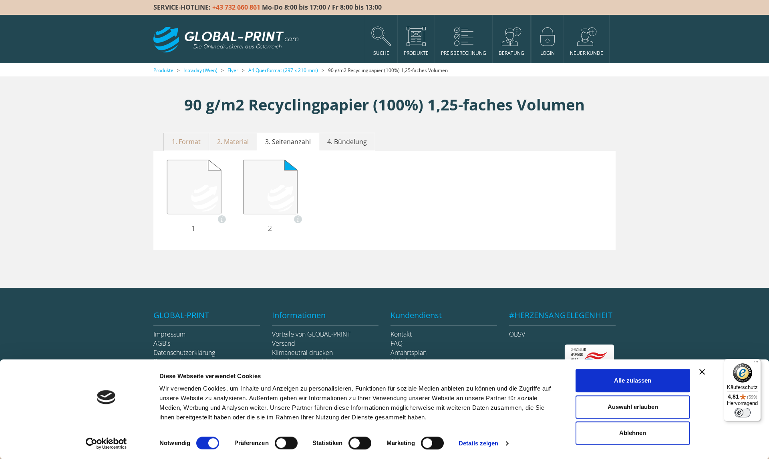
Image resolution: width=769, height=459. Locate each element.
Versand (283, 343)
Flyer (232, 70)
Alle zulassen (632, 380)
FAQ (397, 343)
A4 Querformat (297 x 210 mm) (283, 70)
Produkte (163, 70)
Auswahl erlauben (633, 406)
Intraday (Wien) (200, 70)
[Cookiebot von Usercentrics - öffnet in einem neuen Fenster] (106, 443)
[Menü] (756, 364)
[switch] (286, 443)
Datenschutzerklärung (184, 352)
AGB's (161, 343)
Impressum (169, 334)
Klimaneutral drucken (302, 352)
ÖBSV (517, 334)
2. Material (233, 141)
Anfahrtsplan (409, 352)
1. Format (186, 141)
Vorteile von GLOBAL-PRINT (311, 334)
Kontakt (401, 334)
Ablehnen (632, 432)
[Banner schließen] (702, 372)
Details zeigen (478, 443)
